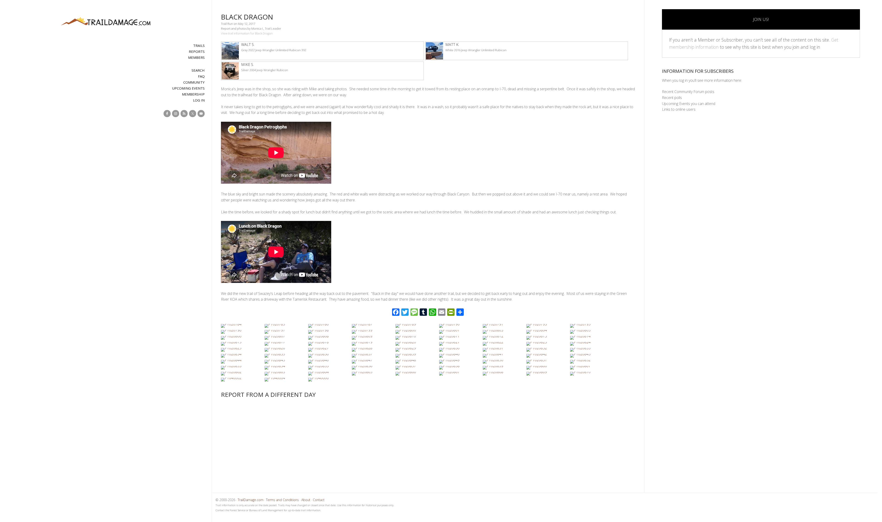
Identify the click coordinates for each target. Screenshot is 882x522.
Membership (193, 94)
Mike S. (247, 64)
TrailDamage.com (106, 22)
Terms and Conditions (282, 500)
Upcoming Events (188, 88)
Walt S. (247, 44)
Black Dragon (247, 17)
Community (194, 82)
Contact (319, 500)
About (305, 500)
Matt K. (452, 44)
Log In (199, 100)
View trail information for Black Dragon (247, 33)
